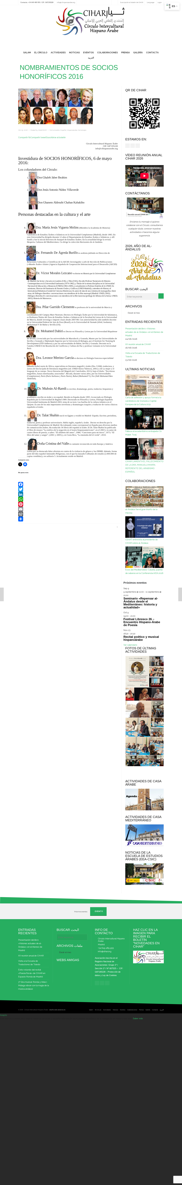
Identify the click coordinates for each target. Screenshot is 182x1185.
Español (63, 130)
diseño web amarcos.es (57, 1010)
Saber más (138, 1018)
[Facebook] (68, 484)
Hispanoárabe (72, 130)
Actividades (107, 1010)
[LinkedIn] (68, 494)
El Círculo (98, 1010)
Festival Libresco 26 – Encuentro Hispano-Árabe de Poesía (141, 622)
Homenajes (82, 130)
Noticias (115, 1010)
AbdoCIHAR (42, 130)
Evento (99, 911)
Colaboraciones (132, 1010)
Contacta (155, 1010)
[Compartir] (68, 519)
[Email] (68, 509)
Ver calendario (130, 645)
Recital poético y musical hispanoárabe (141, 638)
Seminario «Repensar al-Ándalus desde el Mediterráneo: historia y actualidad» (140, 603)
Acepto (3, 1015)
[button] (137, 672)
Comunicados (55, 130)
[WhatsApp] (68, 499)
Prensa (141, 1010)
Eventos (122, 1010)
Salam (91, 1010)
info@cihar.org (104, 951)
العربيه (162, 1010)
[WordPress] (68, 514)
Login (160, 2)
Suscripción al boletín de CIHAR (131, 2)
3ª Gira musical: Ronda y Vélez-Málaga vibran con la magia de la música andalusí (33, 985)
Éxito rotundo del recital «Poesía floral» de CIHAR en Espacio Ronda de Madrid (31, 973)
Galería (147, 1010)
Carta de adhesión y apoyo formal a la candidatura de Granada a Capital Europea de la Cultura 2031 (143, 401)
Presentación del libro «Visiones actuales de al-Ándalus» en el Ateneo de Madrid (144, 332)
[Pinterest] (68, 504)
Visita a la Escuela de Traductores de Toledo (142, 355)
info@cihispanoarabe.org (66, 2)
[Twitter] (68, 489)
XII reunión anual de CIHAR (138, 344)
